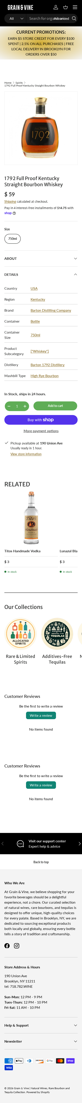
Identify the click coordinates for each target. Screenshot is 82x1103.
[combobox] (41, 18)
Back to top (41, 862)
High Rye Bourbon (45, 376)
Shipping (10, 201)
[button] (65, 7)
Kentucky (38, 299)
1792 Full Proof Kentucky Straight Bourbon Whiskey (34, 85)
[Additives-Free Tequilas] (57, 634)
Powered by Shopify (38, 1092)
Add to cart (55, 406)
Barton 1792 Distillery (48, 365)
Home (7, 82)
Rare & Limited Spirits (20, 659)
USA (34, 288)
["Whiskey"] (40, 351)
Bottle (35, 321)
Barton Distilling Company (51, 310)
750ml (35, 335)
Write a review (41, 715)
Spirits (19, 82)
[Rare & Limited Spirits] (21, 634)
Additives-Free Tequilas (57, 659)
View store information (26, 454)
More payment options (41, 431)
